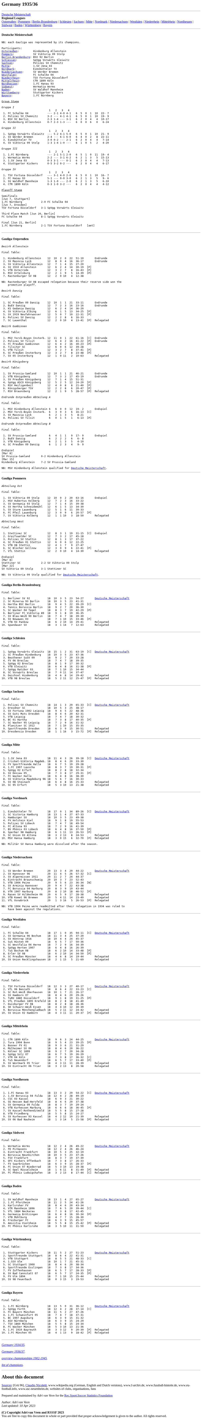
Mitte (89, 21)
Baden (18, 25)
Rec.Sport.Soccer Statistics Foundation (88, 1395)
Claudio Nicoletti (36, 1385)
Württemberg (33, 25)
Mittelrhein (168, 21)
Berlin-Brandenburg (44, 21)
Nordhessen (184, 21)
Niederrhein (151, 21)
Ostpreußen (9, 21)
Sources (6, 1385)
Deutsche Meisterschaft (16, 14)
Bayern (47, 25)
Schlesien (65, 21)
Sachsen (79, 21)
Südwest (7, 25)
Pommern (24, 21)
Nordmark (101, 21)
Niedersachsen (119, 21)
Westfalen (136, 21)
